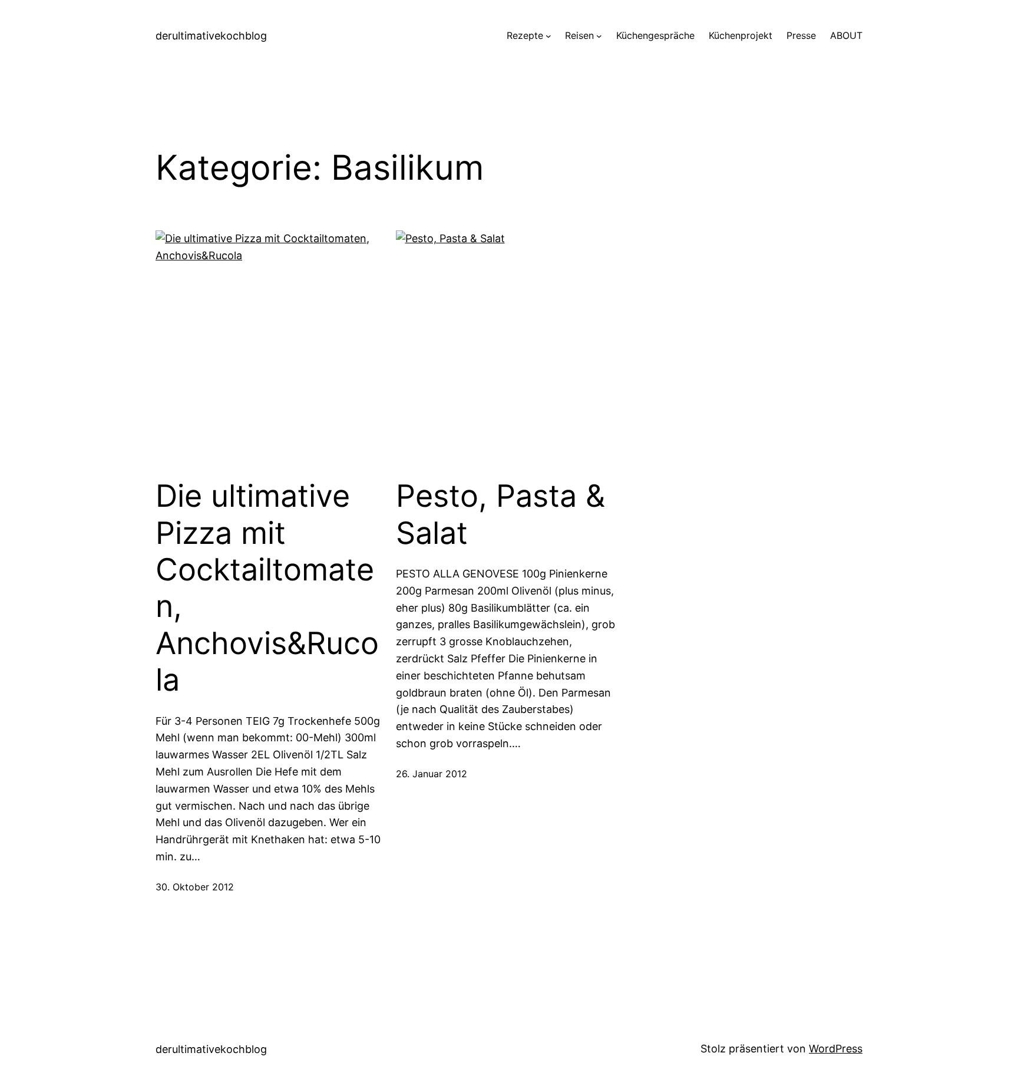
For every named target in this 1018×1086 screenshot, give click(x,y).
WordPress (835, 1048)
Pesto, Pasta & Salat (500, 514)
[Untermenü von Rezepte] (548, 36)
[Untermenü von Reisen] (599, 36)
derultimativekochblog (211, 35)
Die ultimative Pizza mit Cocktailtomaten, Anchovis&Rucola (267, 588)
